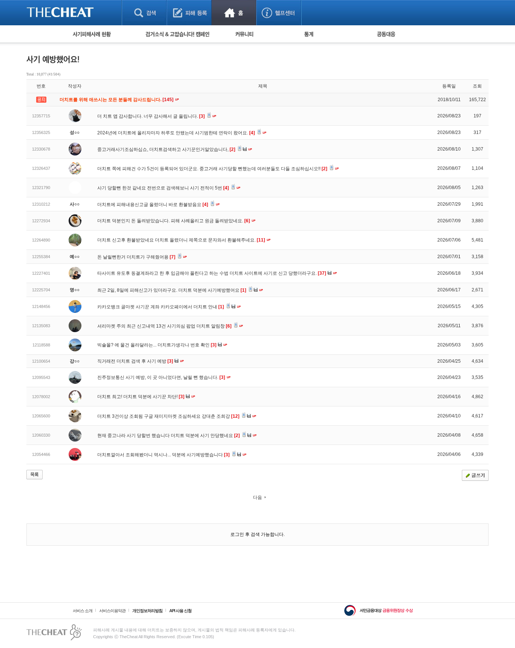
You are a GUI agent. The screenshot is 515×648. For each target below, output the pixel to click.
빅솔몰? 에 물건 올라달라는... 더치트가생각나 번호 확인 (156, 345)
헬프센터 (278, 12)
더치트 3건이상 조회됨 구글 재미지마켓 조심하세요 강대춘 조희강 (168, 416)
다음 (257, 497)
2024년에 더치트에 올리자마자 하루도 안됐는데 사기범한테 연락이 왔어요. (176, 132)
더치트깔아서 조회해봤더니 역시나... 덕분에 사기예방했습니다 (163, 454)
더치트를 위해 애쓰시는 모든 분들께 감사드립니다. (117, 99)
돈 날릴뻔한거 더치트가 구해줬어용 (136, 257)
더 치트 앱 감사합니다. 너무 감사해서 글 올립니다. (151, 116)
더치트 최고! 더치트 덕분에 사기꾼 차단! (140, 396)
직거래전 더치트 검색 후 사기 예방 (135, 361)
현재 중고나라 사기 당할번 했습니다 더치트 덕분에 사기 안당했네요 (168, 435)
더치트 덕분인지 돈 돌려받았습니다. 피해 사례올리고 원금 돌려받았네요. (173, 220)
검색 (144, 12)
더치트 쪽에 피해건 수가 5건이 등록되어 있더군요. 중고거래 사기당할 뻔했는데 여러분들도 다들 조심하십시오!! (212, 168)
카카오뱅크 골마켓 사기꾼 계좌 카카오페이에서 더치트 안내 (160, 306)
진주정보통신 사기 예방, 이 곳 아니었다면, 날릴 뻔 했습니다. (161, 377)
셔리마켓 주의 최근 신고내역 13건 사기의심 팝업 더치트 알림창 (164, 326)
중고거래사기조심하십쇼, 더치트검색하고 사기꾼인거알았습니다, (166, 149)
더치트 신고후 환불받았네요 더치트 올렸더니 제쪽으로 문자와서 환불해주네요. (181, 240)
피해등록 (189, 12)
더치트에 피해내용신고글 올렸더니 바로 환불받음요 (152, 204)
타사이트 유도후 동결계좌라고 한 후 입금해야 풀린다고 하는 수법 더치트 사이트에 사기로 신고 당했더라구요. (211, 273)
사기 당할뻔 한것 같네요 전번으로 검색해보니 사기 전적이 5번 (163, 188)
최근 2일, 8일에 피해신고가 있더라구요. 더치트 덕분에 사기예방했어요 (171, 290)
